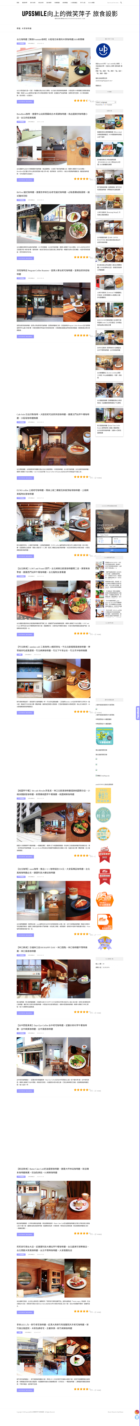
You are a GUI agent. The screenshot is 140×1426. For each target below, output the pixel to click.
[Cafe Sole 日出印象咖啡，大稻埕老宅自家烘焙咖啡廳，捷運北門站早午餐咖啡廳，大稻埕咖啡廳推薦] (53, 446)
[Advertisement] (53, 379)
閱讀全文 (98, 85)
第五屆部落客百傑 (101, 750)
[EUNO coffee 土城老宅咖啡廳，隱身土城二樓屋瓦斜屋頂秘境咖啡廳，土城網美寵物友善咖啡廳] (53, 521)
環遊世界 (24, 2)
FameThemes (120, 1412)
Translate (109, 105)
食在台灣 (40, 2)
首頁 (18, 2)
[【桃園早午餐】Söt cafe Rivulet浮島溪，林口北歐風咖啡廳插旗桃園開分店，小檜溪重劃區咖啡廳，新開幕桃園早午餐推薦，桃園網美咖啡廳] (53, 822)
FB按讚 (109, 91)
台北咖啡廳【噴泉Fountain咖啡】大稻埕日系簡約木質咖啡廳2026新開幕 (50, 39)
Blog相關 (91, 2)
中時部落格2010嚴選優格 (103, 719)
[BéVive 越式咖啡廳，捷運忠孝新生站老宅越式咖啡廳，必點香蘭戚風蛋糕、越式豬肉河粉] (53, 224)
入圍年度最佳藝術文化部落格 (105, 705)
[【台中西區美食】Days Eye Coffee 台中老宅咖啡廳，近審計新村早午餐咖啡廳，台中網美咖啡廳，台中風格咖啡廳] (53, 1056)
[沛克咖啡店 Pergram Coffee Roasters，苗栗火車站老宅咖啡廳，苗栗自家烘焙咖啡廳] (53, 302)
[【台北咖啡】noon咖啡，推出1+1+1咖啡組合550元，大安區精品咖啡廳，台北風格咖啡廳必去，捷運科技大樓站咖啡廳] (53, 900)
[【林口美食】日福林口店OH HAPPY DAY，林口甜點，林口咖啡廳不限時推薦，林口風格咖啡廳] (53, 979)
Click (138, 713)
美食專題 (65, 2)
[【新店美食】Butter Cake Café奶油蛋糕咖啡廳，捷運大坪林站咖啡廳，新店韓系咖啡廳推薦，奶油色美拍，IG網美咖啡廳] (53, 1200)
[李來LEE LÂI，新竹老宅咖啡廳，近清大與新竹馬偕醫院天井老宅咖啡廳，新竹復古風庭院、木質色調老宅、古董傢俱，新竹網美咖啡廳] (53, 1356)
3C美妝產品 (74, 2)
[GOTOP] (137, 1417)
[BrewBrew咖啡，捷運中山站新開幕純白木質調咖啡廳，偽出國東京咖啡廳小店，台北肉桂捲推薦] (53, 145)
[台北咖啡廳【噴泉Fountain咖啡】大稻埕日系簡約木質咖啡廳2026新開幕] (53, 67)
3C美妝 (19, 654)
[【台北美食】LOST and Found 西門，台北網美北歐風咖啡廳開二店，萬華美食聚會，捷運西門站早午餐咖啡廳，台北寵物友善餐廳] (53, 600)
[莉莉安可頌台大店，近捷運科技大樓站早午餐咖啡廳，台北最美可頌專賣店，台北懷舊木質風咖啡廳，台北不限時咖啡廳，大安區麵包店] (53, 1278)
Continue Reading (25, 101)
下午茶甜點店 (21, 43)
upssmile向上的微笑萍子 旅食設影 (70, 13)
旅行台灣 (32, 2)
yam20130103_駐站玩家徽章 (104, 784)
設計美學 (49, 2)
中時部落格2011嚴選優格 (103, 724)
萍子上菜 (82, 2)
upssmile (31, 43)
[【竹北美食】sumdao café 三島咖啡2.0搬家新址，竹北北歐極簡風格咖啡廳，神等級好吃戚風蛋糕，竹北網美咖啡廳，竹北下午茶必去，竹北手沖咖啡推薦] (53, 678)
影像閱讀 (57, 2)
